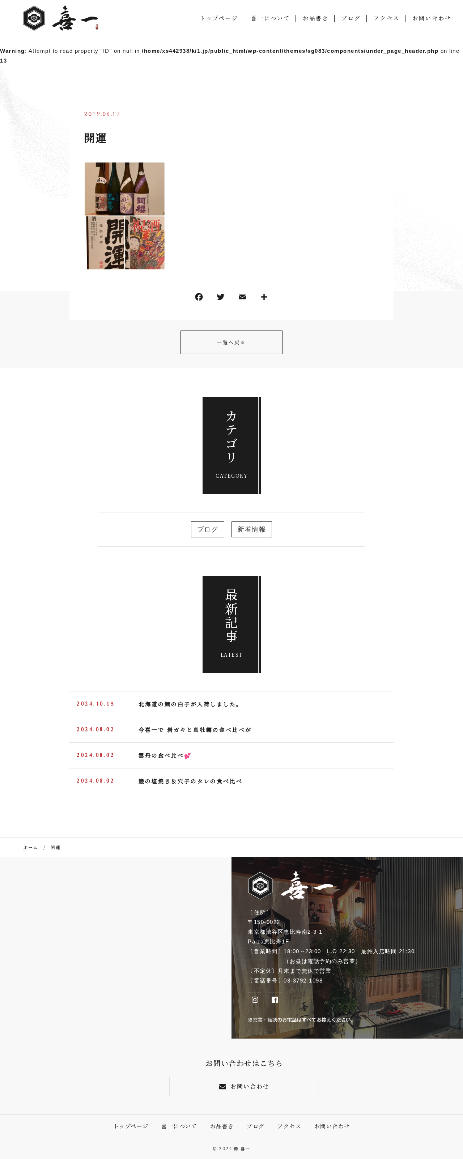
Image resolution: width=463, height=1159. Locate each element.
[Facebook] (199, 298)
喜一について (270, 18)
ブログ (351, 18)
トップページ (219, 18)
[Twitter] (220, 298)
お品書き (316, 18)
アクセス (387, 18)
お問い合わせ (431, 18)
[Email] (242, 298)
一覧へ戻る (231, 342)
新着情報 (252, 529)
